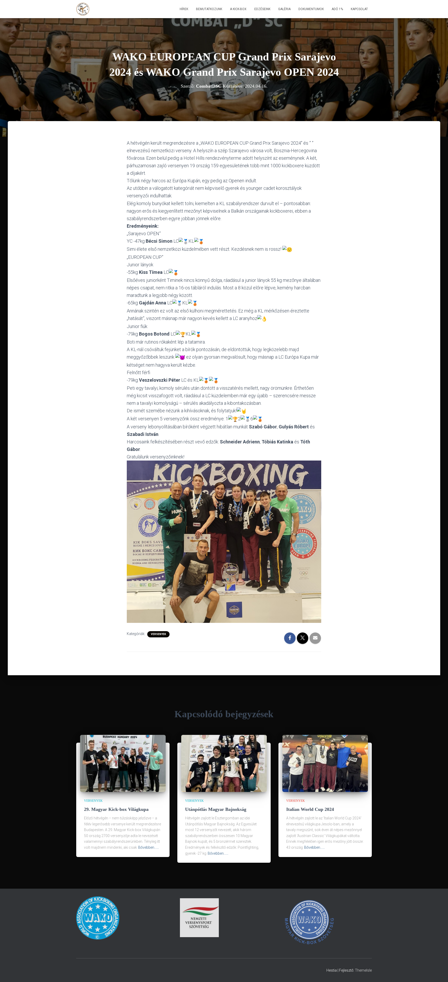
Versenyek (158, 634)
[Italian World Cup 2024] (325, 763)
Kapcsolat (359, 9)
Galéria (284, 9)
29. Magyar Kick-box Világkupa (116, 809)
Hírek (184, 9)
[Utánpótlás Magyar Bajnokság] (224, 763)
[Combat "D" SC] (83, 9)
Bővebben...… (148, 847)
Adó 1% (337, 9)
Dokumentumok (311, 9)
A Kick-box (238, 9)
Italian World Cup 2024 (310, 809)
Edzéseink (262, 9)
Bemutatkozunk (209, 9)
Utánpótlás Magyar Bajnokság (215, 809)
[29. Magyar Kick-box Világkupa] (123, 763)
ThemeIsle (363, 970)
